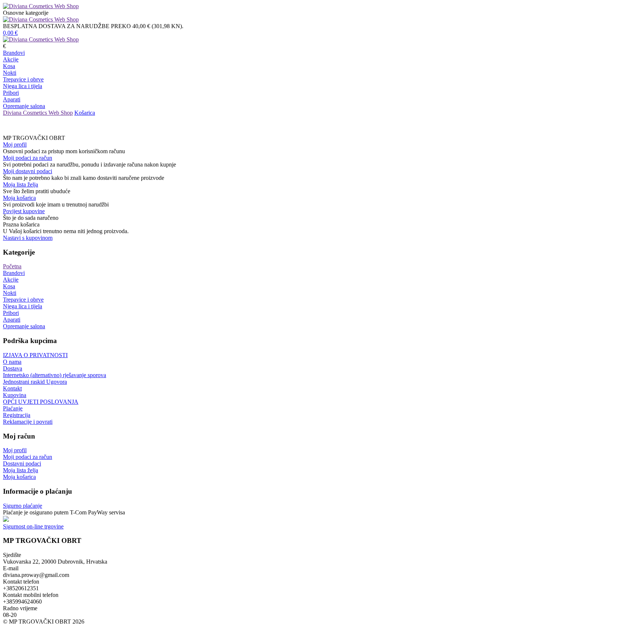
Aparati (11, 99)
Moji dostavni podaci (27, 171)
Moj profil (15, 144)
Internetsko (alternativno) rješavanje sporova (54, 375)
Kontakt (12, 388)
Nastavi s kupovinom (28, 238)
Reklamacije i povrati (28, 422)
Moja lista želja (20, 184)
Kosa (9, 66)
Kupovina (14, 395)
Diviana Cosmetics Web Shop (38, 113)
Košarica (84, 113)
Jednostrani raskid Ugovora (35, 382)
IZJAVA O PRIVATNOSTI (35, 355)
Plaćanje (13, 408)
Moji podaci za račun (27, 158)
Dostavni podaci (22, 463)
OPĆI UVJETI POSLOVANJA (40, 402)
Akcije (10, 59)
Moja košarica (19, 198)
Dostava (12, 368)
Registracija (16, 415)
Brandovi (14, 53)
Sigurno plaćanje (22, 506)
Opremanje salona (24, 106)
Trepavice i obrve (23, 79)
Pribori (11, 93)
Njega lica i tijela (22, 86)
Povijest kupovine (24, 211)
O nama (12, 362)
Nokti (9, 73)
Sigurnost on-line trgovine (33, 526)
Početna (12, 266)
